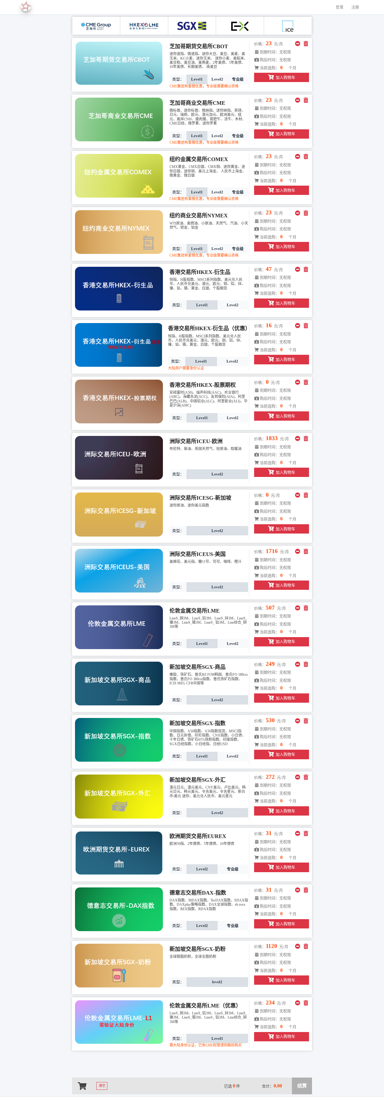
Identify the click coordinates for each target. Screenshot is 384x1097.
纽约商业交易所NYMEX (199, 216)
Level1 (197, 79)
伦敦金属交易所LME (195, 611)
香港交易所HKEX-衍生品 (200, 272)
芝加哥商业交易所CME (197, 103)
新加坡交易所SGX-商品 (198, 667)
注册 (355, 7)
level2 (217, 982)
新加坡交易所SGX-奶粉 (198, 949)
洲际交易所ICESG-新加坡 (200, 498)
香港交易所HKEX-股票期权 (203, 385)
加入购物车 (285, 77)
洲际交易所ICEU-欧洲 (196, 441)
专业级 (238, 79)
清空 (102, 1086)
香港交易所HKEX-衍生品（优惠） (209, 328)
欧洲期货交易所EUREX (198, 836)
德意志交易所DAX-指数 (198, 893)
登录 (340, 7)
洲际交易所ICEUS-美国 (198, 554)
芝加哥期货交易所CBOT (199, 46)
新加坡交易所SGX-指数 (198, 723)
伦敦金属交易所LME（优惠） (205, 1006)
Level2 (217, 79)
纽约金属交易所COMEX (199, 159)
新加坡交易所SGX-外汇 (198, 780)
